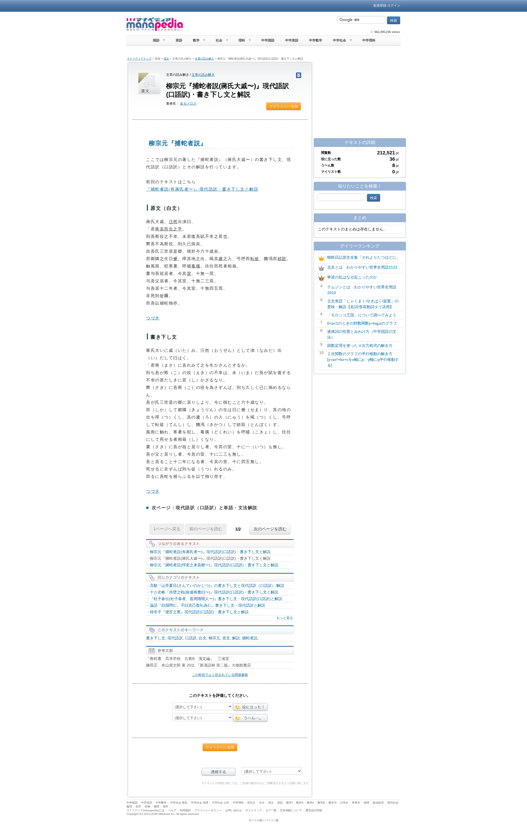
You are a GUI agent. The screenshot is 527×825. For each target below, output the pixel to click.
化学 (138, 806)
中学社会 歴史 (178, 802)
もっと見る (284, 618)
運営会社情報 (313, 810)
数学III (333, 802)
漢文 (166, 58)
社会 (219, 40)
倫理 (129, 806)
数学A (299, 802)
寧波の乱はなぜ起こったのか (352, 277)
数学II (310, 802)
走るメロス (188, 103)
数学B (321, 802)
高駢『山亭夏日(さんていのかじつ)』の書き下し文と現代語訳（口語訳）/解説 (217, 585)
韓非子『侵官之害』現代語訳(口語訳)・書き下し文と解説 (199, 612)
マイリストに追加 (283, 106)
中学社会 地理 (199, 802)
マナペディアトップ (139, 58)
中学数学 (315, 40)
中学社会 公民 (220, 802)
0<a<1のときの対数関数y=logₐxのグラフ (362, 323)
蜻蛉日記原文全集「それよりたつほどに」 (363, 257)
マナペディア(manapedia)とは (145, 810)
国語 (156, 40)
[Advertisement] (259, 24)
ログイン (393, 5)
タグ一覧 (270, 810)
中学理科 (368, 40)
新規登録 (379, 5)
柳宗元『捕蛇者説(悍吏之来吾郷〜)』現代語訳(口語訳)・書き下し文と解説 (214, 565)
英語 (179, 40)
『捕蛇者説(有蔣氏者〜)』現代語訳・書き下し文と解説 (202, 189)
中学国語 (267, 40)
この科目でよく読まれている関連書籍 (220, 675)
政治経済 (378, 802)
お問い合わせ (233, 810)
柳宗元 (214, 638)
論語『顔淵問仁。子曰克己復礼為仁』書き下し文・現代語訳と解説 (207, 605)
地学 (165, 806)
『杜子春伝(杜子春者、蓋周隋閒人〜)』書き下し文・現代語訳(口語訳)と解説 (216, 599)
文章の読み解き (204, 58)
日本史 (344, 802)
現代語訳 (175, 638)
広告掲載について (291, 810)
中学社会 (339, 40)
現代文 (251, 802)
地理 (366, 802)
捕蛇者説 (249, 638)
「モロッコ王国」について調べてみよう (361, 315)
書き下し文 (155, 638)
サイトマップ (253, 810)
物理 (156, 806)
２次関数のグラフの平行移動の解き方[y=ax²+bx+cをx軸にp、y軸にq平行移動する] (363, 359)
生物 (147, 806)
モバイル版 (255, 820)
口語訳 (191, 638)
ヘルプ (172, 810)
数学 (196, 40)
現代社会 (392, 802)
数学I (289, 802)
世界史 (356, 802)
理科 (242, 40)
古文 (262, 802)
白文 (202, 638)
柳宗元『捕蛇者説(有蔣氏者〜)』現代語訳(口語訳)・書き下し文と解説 (210, 552)
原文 (226, 638)
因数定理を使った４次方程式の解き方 (360, 345)
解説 (236, 638)
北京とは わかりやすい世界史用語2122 (362, 267)
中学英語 (291, 40)
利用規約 (185, 810)
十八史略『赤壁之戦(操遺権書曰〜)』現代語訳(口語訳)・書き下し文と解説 (214, 592)
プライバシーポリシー (208, 810)
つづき (153, 318)
